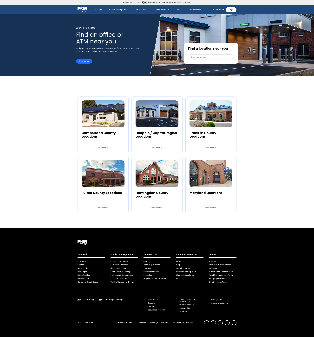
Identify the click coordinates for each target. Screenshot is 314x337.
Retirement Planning (119, 265)
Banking (147, 261)
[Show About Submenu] (183, 9)
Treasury (147, 268)
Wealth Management (118, 9)
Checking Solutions (152, 265)
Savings (81, 265)
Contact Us (84, 61)
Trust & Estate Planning (120, 271)
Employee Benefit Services (155, 278)
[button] (211, 57)
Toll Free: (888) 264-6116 (182, 323)
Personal (98, 9)
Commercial (140, 9)
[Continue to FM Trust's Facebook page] (234, 322)
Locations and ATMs (219, 303)
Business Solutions (151, 271)
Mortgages (82, 271)
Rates (178, 261)
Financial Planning (118, 268)
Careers (212, 261)
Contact (151, 306)
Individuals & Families (120, 261)
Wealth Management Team (123, 282)
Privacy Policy (216, 299)
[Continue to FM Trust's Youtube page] (213, 322)
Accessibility (184, 308)
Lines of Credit (84, 278)
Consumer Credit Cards (88, 282)
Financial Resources (161, 9)
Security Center (183, 268)
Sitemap (183, 311)
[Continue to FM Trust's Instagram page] (206, 322)
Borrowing (148, 275)
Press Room (153, 299)
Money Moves (195, 9)
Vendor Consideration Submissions (188, 300)
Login (231, 9)
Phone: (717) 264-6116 (159, 323)
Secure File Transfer (156, 310)
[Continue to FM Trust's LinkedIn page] (220, 322)
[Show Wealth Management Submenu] (129, 9)
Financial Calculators (185, 275)
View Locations (103, 148)
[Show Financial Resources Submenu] (171, 9)
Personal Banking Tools (186, 271)
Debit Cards (83, 268)
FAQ (178, 265)
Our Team (213, 268)
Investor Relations (187, 304)
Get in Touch (218, 9)
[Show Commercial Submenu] (147, 9)
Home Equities (84, 275)
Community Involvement (220, 265)
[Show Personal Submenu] (103, 9)
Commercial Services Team (221, 271)
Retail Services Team (218, 282)
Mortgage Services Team (220, 278)
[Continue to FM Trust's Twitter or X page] (227, 322)
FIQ (177, 278)
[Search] (209, 9)
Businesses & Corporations (122, 275)
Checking (82, 261)
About (179, 9)
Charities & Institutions (120, 278)
